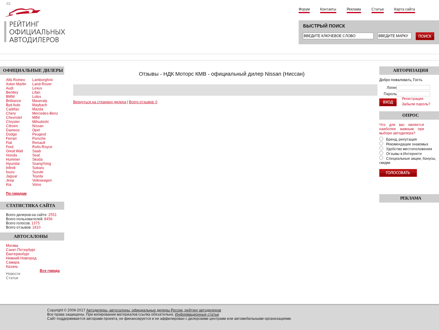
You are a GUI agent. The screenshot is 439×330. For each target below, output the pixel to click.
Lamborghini (42, 80)
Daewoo (13, 130)
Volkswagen (42, 180)
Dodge (11, 134)
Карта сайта (404, 9)
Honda (11, 155)
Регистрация (412, 99)
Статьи (378, 9)
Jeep (10, 180)
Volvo (36, 185)
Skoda (37, 159)
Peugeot (39, 134)
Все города (50, 271)
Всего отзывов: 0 (143, 102)
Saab (36, 151)
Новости (13, 274)
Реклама (354, 9)
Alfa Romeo (15, 80)
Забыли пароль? (416, 104)
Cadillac (12, 109)
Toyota (37, 176)
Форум (304, 9)
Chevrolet (14, 117)
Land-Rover (42, 84)
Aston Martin (16, 84)
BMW (10, 97)
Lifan (36, 92)
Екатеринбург (17, 254)
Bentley (12, 92)
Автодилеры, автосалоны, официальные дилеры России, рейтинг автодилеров (153, 310)
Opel (36, 130)
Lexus (37, 88)
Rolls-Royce (42, 147)
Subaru (38, 168)
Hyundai (13, 164)
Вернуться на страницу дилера (99, 102)
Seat (36, 155)
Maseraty (39, 101)
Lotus (36, 97)
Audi (9, 88)
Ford (9, 147)
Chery (11, 113)
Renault (38, 143)
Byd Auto (13, 105)
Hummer (13, 159)
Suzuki (37, 172)
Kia (8, 185)
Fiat (9, 143)
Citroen (12, 126)
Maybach (39, 105)
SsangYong (41, 164)
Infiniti (11, 168)
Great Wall (14, 151)
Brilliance (13, 101)
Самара (12, 262)
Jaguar (11, 176)
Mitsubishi (40, 122)
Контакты (328, 9)
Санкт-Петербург (20, 250)
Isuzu (10, 172)
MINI (36, 117)
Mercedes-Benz (45, 113)
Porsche (39, 138)
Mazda (37, 109)
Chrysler (13, 122)
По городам (16, 193)
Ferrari (11, 138)
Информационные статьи (197, 314)
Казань (12, 266)
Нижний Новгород (21, 258)
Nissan (38, 126)
